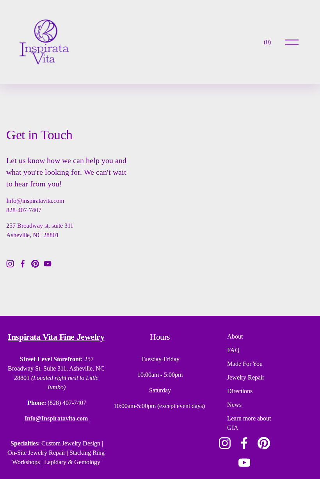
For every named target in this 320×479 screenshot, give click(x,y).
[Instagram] (10, 264)
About (235, 336)
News (234, 404)
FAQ (233, 350)
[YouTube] (48, 264)
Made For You (245, 363)
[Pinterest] (35, 264)
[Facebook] (23, 264)
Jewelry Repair (245, 377)
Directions (239, 391)
